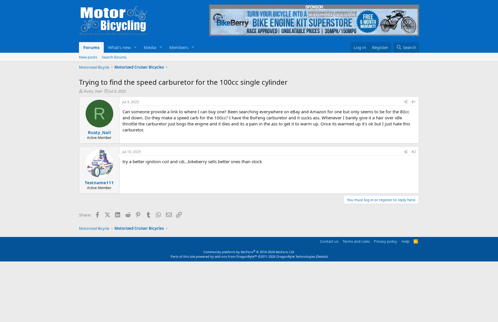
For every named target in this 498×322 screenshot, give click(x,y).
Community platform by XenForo (249, 252)
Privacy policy (385, 241)
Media (150, 47)
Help (405, 241)
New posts (88, 57)
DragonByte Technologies (295, 256)
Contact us (329, 241)
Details (322, 256)
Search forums (114, 57)
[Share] (406, 102)
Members (178, 47)
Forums (91, 47)
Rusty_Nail (93, 91)
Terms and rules (356, 241)
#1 (414, 101)
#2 (414, 151)
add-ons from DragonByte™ (236, 256)
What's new (119, 47)
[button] (135, 47)
